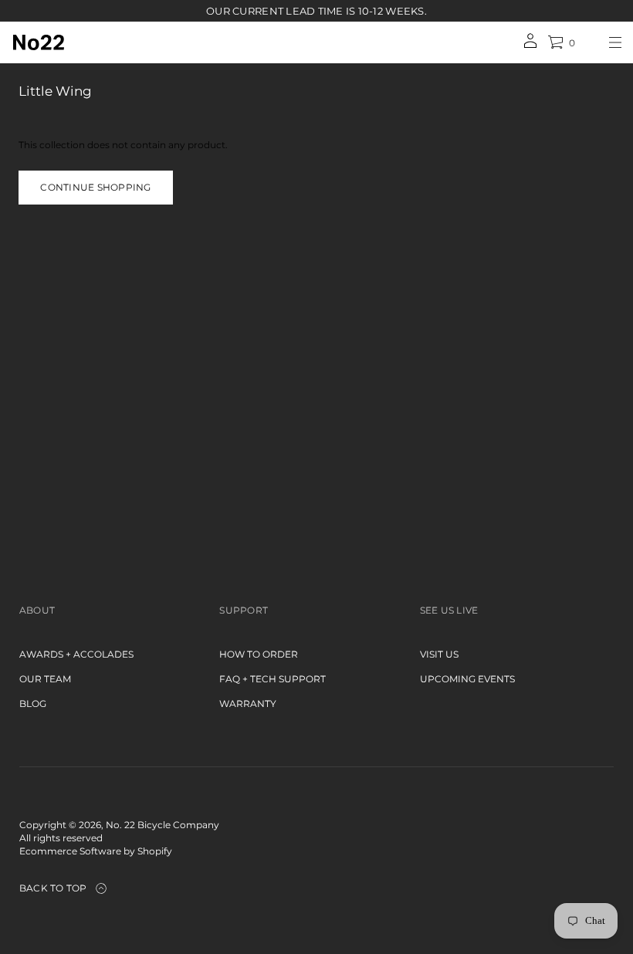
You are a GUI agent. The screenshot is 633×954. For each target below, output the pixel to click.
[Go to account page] (530, 45)
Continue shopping (95, 187)
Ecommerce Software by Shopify (95, 851)
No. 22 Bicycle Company (162, 825)
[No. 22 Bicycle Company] (38, 42)
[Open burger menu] (615, 42)
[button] (561, 42)
